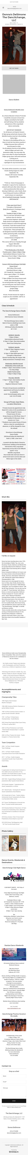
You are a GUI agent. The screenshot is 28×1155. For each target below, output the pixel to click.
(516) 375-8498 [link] (14, 1131)
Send (14, 1100)
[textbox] (14, 1076)
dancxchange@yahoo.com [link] (14, 8)
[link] (14, 17)
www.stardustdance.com (14, 1008)
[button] (3, 7)
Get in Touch (14, 68)
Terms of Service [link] (15, 1107)
